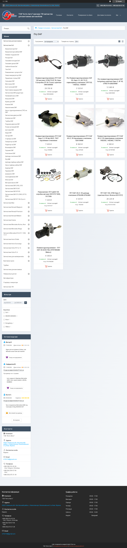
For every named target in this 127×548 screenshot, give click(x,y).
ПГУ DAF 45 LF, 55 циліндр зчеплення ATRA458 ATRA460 (79, 194)
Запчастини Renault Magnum (12, 207)
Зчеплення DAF (10, 153)
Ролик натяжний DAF (12, 127)
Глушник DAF (9, 150)
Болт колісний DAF (11, 87)
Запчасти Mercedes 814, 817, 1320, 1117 (14, 234)
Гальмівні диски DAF (11, 63)
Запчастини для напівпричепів (13, 256)
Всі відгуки (16, 420)
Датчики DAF (9, 130)
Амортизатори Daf (11, 49)
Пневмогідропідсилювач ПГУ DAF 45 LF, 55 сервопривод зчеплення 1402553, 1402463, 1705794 (110, 138)
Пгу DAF (7, 159)
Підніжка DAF (9, 171)
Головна (59, 15)
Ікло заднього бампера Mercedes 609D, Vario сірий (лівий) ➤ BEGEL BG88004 (17, 380)
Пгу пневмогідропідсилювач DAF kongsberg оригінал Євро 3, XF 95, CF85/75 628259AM (110, 81)
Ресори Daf (9, 57)
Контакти (70, 15)
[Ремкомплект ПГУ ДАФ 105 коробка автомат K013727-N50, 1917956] (48, 174)
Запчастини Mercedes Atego (12, 229)
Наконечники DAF (11, 107)
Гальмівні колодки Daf (12, 60)
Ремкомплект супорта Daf (13, 72)
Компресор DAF (10, 118)
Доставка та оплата (104, 15)
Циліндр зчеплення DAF (13, 156)
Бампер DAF (9, 168)
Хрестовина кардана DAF (13, 90)
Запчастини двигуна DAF (13, 115)
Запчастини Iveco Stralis (11, 239)
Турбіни (6, 265)
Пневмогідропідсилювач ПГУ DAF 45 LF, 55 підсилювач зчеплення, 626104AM (79, 138)
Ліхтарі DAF (9, 136)
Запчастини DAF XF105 (12, 191)
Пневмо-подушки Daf (12, 55)
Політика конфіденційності (76, 546)
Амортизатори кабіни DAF (13, 52)
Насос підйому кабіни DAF (13, 165)
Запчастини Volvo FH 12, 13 (12, 248)
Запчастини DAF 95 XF (12, 188)
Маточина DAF (10, 84)
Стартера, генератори (10, 282)
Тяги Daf (8, 69)
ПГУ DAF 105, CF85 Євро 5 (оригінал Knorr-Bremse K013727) (110, 194)
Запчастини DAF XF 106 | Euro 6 (15, 199)
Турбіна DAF (9, 121)
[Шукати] (28, 28)
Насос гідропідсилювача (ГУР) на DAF (16, 111)
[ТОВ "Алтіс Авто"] (9, 15)
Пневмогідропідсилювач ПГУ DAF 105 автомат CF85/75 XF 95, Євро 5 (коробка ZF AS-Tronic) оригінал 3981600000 (48, 81)
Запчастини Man (8, 203)
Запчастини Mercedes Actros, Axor (14, 224)
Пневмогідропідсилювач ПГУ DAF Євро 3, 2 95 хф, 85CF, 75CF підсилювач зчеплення (48, 138)
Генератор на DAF (11, 141)
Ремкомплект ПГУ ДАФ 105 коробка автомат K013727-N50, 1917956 (48, 194)
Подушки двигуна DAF (12, 124)
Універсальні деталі (9, 274)
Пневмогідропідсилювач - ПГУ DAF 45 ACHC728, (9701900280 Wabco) (48, 250)
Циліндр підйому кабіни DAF (14, 162)
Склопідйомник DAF (11, 177)
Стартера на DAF (10, 139)
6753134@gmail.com (10, 459)
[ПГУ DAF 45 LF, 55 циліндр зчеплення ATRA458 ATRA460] (79, 174)
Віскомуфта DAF (10, 147)
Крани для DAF (10, 101)
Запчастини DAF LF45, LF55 (14, 185)
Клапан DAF (9, 104)
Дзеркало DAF (10, 174)
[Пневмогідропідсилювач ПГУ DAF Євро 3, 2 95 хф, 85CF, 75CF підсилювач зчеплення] (48, 119)
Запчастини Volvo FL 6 (10, 252)
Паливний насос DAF (12, 96)
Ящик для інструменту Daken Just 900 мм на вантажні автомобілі (16, 350)
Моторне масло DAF (11, 182)
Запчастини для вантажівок (12, 41)
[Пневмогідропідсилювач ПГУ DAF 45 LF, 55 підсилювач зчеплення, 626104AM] (79, 119)
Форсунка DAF (9, 98)
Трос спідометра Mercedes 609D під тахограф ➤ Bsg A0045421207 (16, 406)
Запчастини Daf (56, 28)
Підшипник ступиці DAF (12, 78)
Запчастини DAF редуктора (14, 93)
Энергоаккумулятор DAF (13, 75)
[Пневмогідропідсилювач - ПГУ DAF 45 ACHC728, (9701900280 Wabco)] (48, 230)
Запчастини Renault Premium (13, 211)
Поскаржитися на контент (60, 546)
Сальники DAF (9, 81)
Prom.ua (73, 544)
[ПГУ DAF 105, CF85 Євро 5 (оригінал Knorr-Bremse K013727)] (110, 174)
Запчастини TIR (8, 287)
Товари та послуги (44, 28)
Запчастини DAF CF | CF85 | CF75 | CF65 (15, 195)
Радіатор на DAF (10, 144)
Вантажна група (8, 261)
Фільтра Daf (9, 180)
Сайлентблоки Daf (11, 66)
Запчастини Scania (9, 220)
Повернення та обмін (85, 15)
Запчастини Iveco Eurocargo (12, 243)
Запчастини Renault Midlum (12, 216)
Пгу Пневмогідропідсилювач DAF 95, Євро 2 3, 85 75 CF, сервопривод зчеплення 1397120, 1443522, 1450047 (79, 81)
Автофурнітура (8, 278)
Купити (50, 99)
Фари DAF (8, 133)
